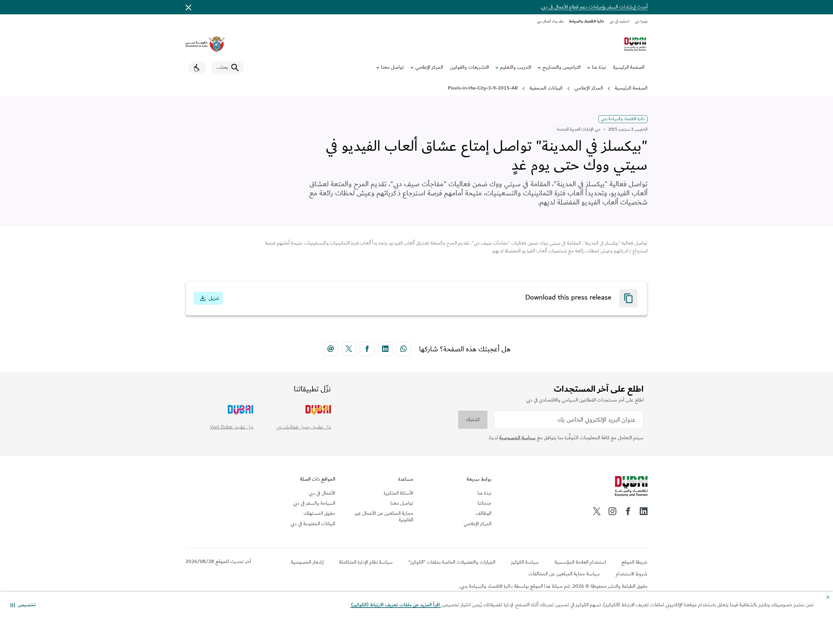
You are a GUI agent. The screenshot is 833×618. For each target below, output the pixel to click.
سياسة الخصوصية (517, 437)
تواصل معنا (392, 67)
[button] (23, 605)
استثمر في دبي (619, 21)
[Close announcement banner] (188, 7)
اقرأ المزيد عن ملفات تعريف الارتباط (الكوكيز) (395, 604)
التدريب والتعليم (515, 67)
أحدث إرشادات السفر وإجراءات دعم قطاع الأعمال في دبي (594, 7)
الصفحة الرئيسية (628, 67)
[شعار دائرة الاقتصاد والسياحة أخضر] (635, 44)
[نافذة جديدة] (205, 44)
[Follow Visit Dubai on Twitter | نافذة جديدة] (597, 511)
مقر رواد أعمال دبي (550, 21)
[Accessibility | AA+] (197, 67)
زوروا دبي (641, 21)
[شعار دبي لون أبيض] (631, 486)
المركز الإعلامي (429, 67)
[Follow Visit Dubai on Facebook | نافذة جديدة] (628, 511)
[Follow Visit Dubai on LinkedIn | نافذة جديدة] (644, 511)
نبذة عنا (599, 67)
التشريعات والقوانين (469, 67)
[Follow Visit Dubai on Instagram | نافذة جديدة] (612, 511)
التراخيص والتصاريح (561, 67)
